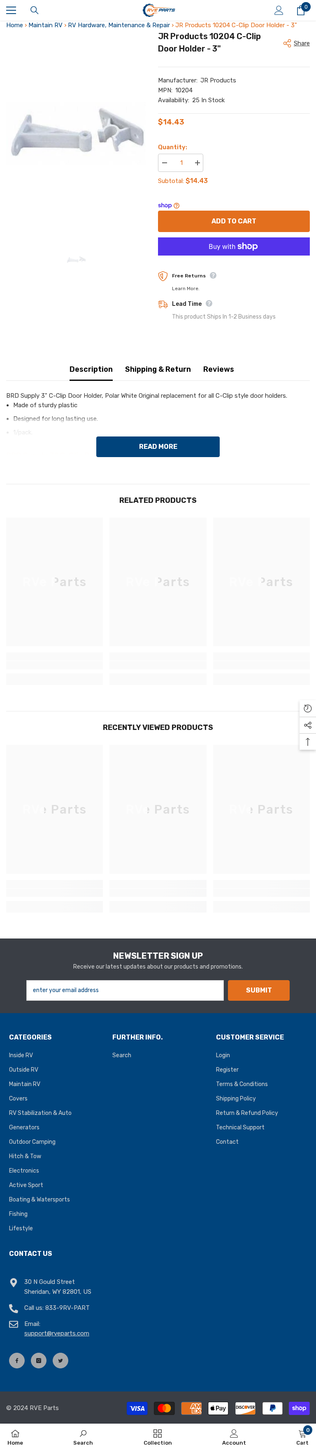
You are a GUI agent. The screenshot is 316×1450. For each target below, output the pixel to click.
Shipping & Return (158, 369)
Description (91, 369)
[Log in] (278, 10)
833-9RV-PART (67, 1308)
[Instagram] (38, 1360)
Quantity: (172, 147)
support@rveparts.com (56, 1333)
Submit (259, 990)
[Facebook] (17, 1360)
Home (14, 25)
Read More (158, 446)
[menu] (11, 10)
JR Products (218, 80)
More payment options (234, 260)
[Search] (35, 10)
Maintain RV (45, 25)
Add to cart (233, 221)
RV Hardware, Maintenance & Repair (119, 25)
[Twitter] (60, 1360)
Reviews (218, 369)
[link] (54, 665)
